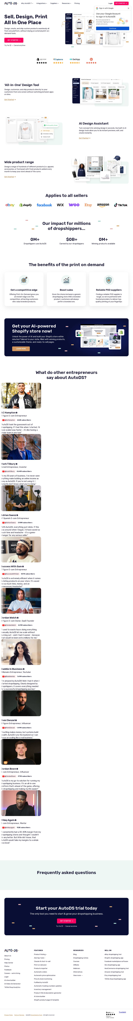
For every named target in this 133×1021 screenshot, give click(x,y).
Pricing (77, 3)
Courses (76, 961)
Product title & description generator (47, 993)
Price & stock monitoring (43, 979)
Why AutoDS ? (26, 3)
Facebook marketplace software (116, 961)
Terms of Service (19, 1015)
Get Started (9, 100)
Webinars (76, 968)
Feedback (7, 970)
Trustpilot (122, 1012)
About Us (7, 956)
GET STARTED (12, 40)
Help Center (8, 963)
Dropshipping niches (80, 958)
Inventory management (42, 989)
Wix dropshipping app (112, 965)
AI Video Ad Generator (12, 984)
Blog (75, 954)
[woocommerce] (74, 205)
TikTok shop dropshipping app (115, 979)
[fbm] (44, 205)
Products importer (40, 968)
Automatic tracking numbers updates (48, 986)
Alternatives (77, 972)
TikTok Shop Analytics (12, 987)
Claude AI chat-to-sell (42, 961)
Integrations (41, 3)
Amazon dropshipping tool (114, 972)
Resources (66, 3)
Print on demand (40, 965)
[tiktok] (120, 205)
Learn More (23, 349)
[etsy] (88, 205)
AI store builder (9, 980)
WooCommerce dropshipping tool (117, 968)
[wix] (60, 205)
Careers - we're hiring (12, 973)
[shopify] (25, 205)
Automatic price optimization (44, 975)
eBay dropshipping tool (113, 954)
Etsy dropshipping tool (113, 975)
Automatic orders (40, 972)
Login (111, 3)
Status (6, 966)
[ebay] (10, 205)
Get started (120, 3)
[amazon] (103, 205)
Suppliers (53, 3)
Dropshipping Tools (36, 1015)
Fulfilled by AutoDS (41, 982)
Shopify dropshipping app (114, 958)
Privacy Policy (8, 1015)
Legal (6, 977)
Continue (112, 28)
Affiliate (76, 965)
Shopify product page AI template (46, 1000)
